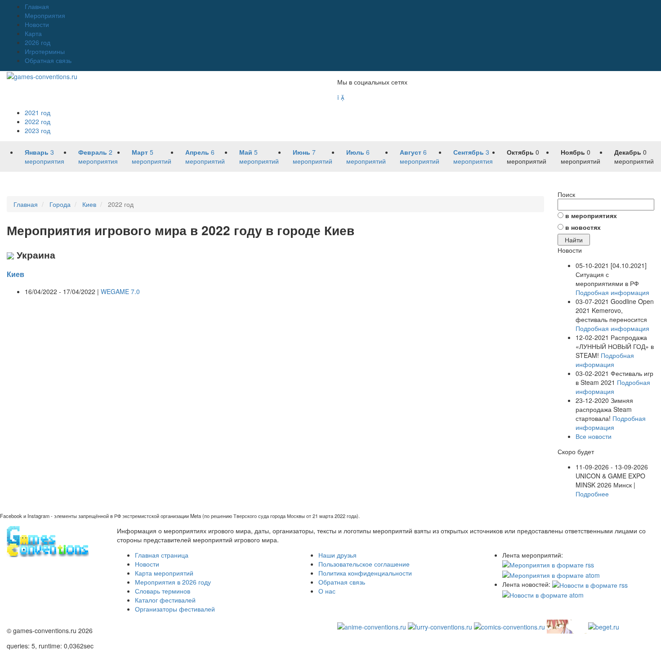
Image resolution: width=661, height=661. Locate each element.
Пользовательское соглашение (364, 563)
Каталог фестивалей (165, 599)
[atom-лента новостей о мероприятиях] (543, 594)
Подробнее (592, 493)
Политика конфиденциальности (365, 572)
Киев (15, 274)
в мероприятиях (591, 215)
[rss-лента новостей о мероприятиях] (590, 584)
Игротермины (45, 51)
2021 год (37, 112)
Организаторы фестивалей (175, 608)
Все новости (594, 436)
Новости (37, 24)
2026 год (37, 42)
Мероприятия (45, 15)
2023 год (37, 130)
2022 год (37, 121)
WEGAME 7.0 (120, 291)
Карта (33, 33)
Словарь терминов (162, 590)
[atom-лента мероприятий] (551, 573)
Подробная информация (612, 292)
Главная (37, 6)
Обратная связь (48, 60)
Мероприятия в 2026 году (173, 581)
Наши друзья (337, 554)
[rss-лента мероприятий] (548, 563)
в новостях (583, 227)
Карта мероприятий (164, 572)
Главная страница (161, 554)
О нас (326, 590)
